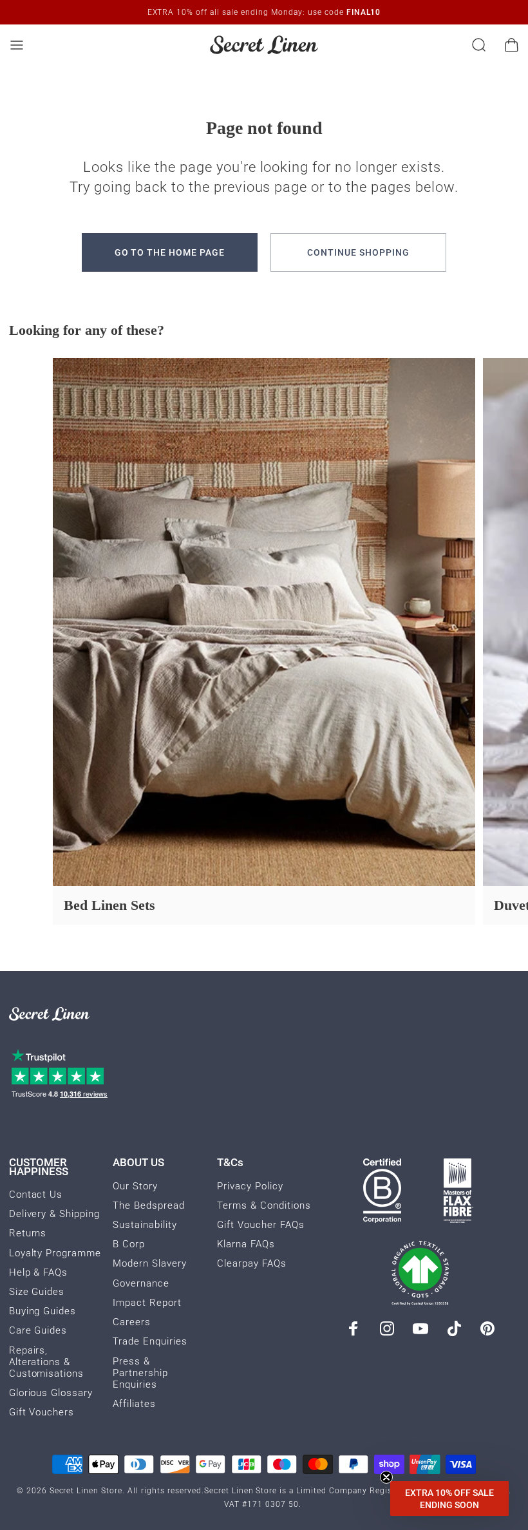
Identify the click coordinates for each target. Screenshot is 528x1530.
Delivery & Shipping (54, 1214)
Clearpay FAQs (252, 1263)
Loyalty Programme (55, 1253)
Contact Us (36, 1194)
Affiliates (134, 1404)
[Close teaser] (386, 1477)
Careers (132, 1322)
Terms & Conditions (264, 1205)
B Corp (129, 1244)
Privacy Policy (250, 1186)
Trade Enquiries (150, 1341)
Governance (141, 1283)
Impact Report (147, 1302)
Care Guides (38, 1330)
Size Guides (37, 1292)
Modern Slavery (150, 1263)
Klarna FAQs (246, 1244)
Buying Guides (43, 1311)
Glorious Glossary (51, 1393)
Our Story (135, 1186)
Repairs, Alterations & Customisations (46, 1362)
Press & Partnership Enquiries (140, 1372)
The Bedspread (149, 1205)
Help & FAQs (38, 1272)
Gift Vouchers (42, 1412)
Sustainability (145, 1225)
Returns (28, 1233)
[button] (449, 1498)
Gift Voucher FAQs (261, 1225)
